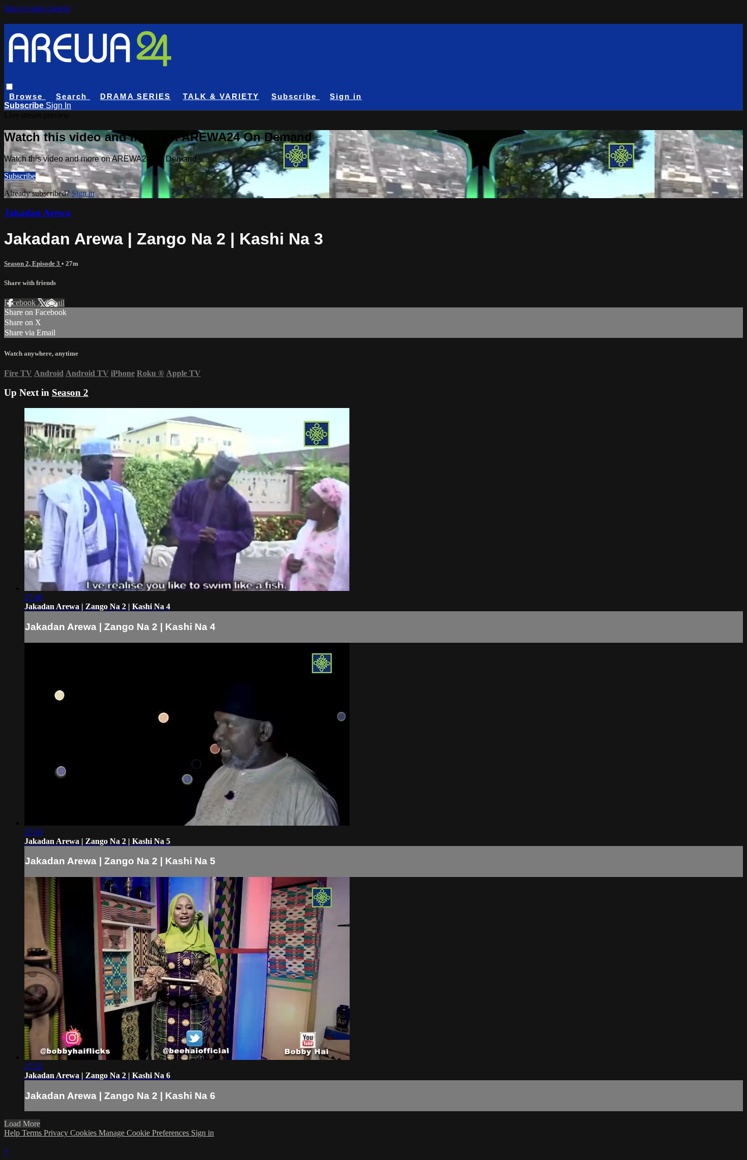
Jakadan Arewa (37, 212)
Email (55, 302)
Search (73, 96)
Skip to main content (37, 8)
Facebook (21, 302)
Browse (27, 96)
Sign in (346, 96)
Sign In (58, 105)
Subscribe (20, 176)
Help (13, 1132)
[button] (9, 86)
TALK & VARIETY (221, 96)
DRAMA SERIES (135, 96)
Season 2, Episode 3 (32, 263)
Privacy (57, 1132)
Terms (33, 1132)
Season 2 (70, 392)
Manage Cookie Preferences (145, 1132)
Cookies (84, 1132)
